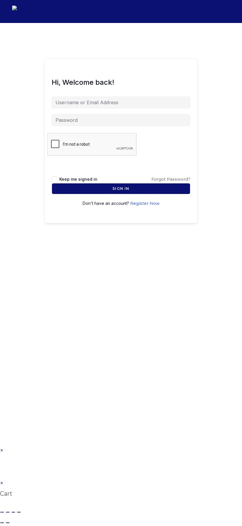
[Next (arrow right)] (8, 522)
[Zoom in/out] (2, 512)
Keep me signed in (78, 179)
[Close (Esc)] (19, 512)
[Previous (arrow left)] (2, 522)
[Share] (13, 512)
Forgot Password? (170, 179)
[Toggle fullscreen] (8, 512)
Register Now (145, 203)
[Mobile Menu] (226, 11)
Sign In (120, 188)
